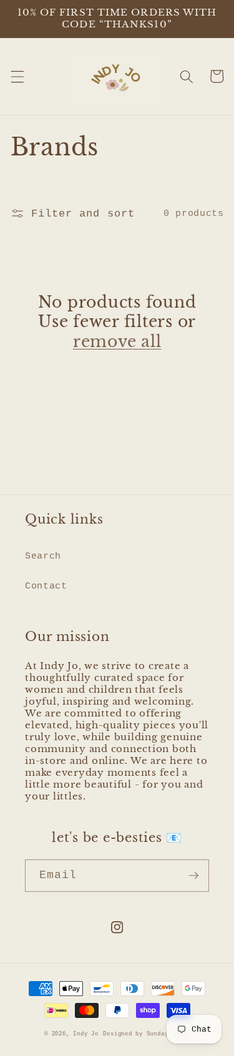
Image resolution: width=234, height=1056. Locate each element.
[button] (17, 76)
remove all (117, 341)
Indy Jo (85, 1033)
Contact (46, 586)
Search (43, 556)
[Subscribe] (193, 875)
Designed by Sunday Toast (146, 1033)
